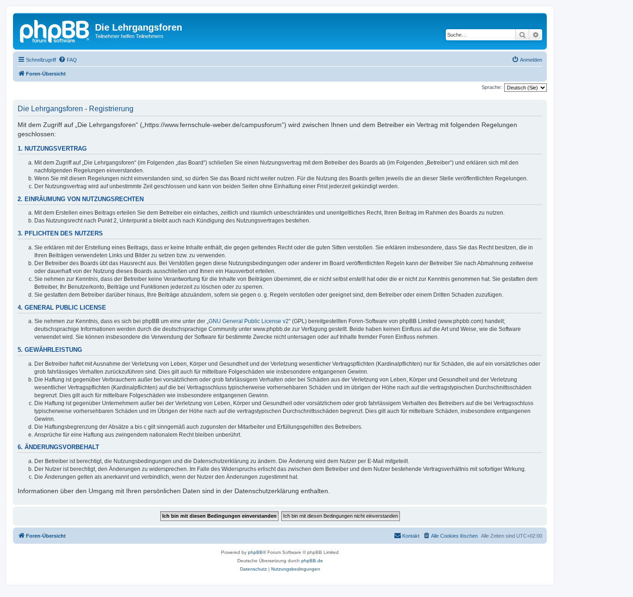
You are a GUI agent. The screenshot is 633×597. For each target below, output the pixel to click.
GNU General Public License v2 (249, 321)
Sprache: (491, 87)
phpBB (255, 552)
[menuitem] (67, 59)
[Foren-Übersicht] (55, 30)
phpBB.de (312, 560)
